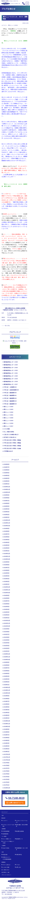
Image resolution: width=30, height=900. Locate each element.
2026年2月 (6, 481)
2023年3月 (6, 578)
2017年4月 (6, 776)
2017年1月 (6, 785)
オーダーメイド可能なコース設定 (8, 842)
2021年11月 (6, 623)
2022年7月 (6, 601)
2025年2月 (6, 514)
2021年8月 (6, 631)
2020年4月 (6, 676)
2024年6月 (6, 536)
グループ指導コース (7, 838)
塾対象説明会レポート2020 (10, 376)
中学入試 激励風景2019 (10, 401)
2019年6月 (6, 704)
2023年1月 (6, 584)
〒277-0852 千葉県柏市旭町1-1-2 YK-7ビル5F (13, 890)
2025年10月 (6, 492)
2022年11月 (6, 589)
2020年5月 (6, 673)
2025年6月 (6, 503)
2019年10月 (6, 693)
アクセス (18, 864)
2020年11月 (6, 656)
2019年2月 (6, 715)
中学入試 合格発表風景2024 (11, 390)
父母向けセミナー (6, 857)
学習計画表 (5, 854)
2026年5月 (6, 472)
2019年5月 (6, 707)
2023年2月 (6, 581)
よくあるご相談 (6, 867)
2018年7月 (6, 734)
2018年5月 (6, 740)
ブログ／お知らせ (6, 864)
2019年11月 (6, 690)
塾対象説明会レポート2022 (10, 370)
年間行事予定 (19, 854)
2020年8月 (6, 665)
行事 (3, 852)
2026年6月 (6, 470)
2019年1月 (6, 718)
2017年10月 (6, 760)
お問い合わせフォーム (16, 802)
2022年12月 (6, 587)
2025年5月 (6, 506)
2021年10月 (6, 626)
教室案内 (3, 862)
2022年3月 (6, 612)
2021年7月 (6, 634)
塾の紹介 (3, 818)
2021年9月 (6, 628)
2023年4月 (6, 576)
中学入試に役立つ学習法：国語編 (12, 440)
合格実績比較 (5, 833)
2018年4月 (6, 743)
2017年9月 (6, 762)
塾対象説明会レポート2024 (10, 364)
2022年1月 (6, 617)
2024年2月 (6, 548)
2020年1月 (6, 684)
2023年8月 (6, 564)
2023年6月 (6, 570)
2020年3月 (6, 679)
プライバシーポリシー (6, 874)
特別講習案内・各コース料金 (22, 848)
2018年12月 (6, 721)
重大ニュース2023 (8, 409)
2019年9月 (6, 695)
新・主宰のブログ (5, 869)
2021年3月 (6, 645)
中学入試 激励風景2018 (10, 403)
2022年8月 (6, 598)
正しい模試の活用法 (8, 431)
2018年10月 (6, 726)
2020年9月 (6, 662)
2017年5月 (6, 774)
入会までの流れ (6, 848)
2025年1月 (6, 517)
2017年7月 (6, 768)
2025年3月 (6, 511)
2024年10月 (6, 525)
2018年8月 (6, 732)
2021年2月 (6, 648)
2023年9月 (6, 562)
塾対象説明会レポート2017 (10, 384)
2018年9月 (6, 729)
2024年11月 (6, 523)
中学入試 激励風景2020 (10, 398)
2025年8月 (6, 497)
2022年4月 (6, 609)
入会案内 (3, 845)
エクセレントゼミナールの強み (8, 825)
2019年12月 (6, 687)
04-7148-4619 (13, 317)
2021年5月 (6, 640)
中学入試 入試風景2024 (10, 387)
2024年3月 (6, 545)
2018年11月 (6, 723)
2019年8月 (6, 698)
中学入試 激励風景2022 (10, 392)
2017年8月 (6, 765)
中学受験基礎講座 (7, 859)
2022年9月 (6, 595)
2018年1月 (6, 751)
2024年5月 (6, 539)
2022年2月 (6, 615)
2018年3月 (6, 746)
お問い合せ (18, 867)
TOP (3, 815)
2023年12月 (6, 553)
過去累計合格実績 (20, 831)
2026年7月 (6, 467)
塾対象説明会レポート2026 (10, 362)
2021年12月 (6, 620)
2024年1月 (6, 550)
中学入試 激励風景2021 (10, 395)
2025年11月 (6, 489)
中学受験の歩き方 (8, 451)
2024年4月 (6, 542)
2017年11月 (6, 757)
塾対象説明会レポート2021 (10, 373)
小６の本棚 (6, 429)
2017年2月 (6, 782)
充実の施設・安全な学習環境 (22, 825)
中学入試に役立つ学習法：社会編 (12, 448)
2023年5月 (6, 573)
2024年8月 (6, 531)
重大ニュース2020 (8, 417)
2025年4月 (6, 509)
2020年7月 (6, 668)
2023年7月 (6, 567)
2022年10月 (6, 592)
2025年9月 (6, 495)
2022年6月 (6, 603)
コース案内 (4, 836)
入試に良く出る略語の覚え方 (10, 434)
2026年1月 (6, 483)
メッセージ (5, 820)
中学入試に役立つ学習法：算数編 (12, 442)
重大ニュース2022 (8, 412)
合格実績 (3, 828)
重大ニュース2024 (8, 406)
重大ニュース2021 (8, 415)
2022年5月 (6, 606)
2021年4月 (6, 642)
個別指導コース (19, 838)
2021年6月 (6, 637)
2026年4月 (6, 475)
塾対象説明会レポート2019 (10, 378)
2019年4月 (6, 709)
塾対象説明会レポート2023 (10, 367)
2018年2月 (6, 748)
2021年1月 (6, 651)
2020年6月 (6, 670)
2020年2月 (6, 681)
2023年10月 (6, 559)
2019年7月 (6, 701)
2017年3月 (6, 779)
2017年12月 (6, 754)
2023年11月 (6, 556)
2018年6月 (6, 737)
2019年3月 (6, 712)
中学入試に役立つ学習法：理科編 (12, 445)
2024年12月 (6, 520)
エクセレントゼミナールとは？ (22, 821)
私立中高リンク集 (5, 872)
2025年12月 (6, 486)
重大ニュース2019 (8, 420)
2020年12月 (6, 654)
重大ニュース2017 (8, 426)
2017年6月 (6, 771)
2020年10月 (6, 659)
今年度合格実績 (6, 831)
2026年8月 (6, 464)
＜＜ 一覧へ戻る (6, 325)
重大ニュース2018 (13, 25)
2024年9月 (6, 528)
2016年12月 (6, 787)
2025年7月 (6, 500)
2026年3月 (6, 478)
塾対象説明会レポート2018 (10, 381)
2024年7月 (6, 534)
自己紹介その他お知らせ (9, 437)
